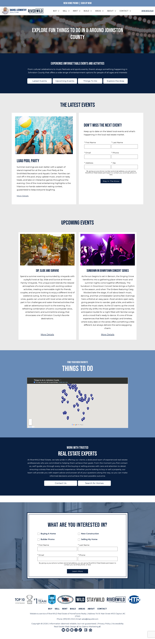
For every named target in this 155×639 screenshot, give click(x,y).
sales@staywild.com (90, 619)
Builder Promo (47, 539)
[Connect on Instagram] (76, 630)
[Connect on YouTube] (63, 630)
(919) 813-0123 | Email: (72, 619)
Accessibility (118, 623)
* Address (88, 163)
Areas (81, 609)
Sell (57, 609)
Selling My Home (89, 539)
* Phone (115, 153)
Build (73, 609)
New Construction (90, 534)
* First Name (90, 142)
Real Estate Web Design (65, 626)
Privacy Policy (104, 623)
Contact (102, 609)
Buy (50, 609)
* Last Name (117, 142)
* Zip (113, 163)
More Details (23, 196)
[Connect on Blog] (80, 630)
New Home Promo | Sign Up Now (77, 3)
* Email (87, 153)
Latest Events (39, 81)
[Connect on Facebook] (72, 630)
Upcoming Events (64, 81)
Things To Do (90, 81)
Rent (64, 609)
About (91, 609)
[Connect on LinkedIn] (68, 630)
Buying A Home (48, 534)
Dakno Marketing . (91, 626)
